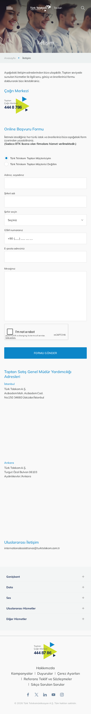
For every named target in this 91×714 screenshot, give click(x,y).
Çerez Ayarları (68, 673)
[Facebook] (28, 694)
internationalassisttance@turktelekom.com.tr (32, 548)
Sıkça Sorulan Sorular (48, 684)
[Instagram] (62, 694)
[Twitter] (36, 694)
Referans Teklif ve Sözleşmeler (48, 679)
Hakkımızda (45, 668)
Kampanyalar (22, 673)
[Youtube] (53, 694)
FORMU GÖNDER (45, 353)
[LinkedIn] (45, 694)
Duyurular (45, 673)
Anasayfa (9, 58)
